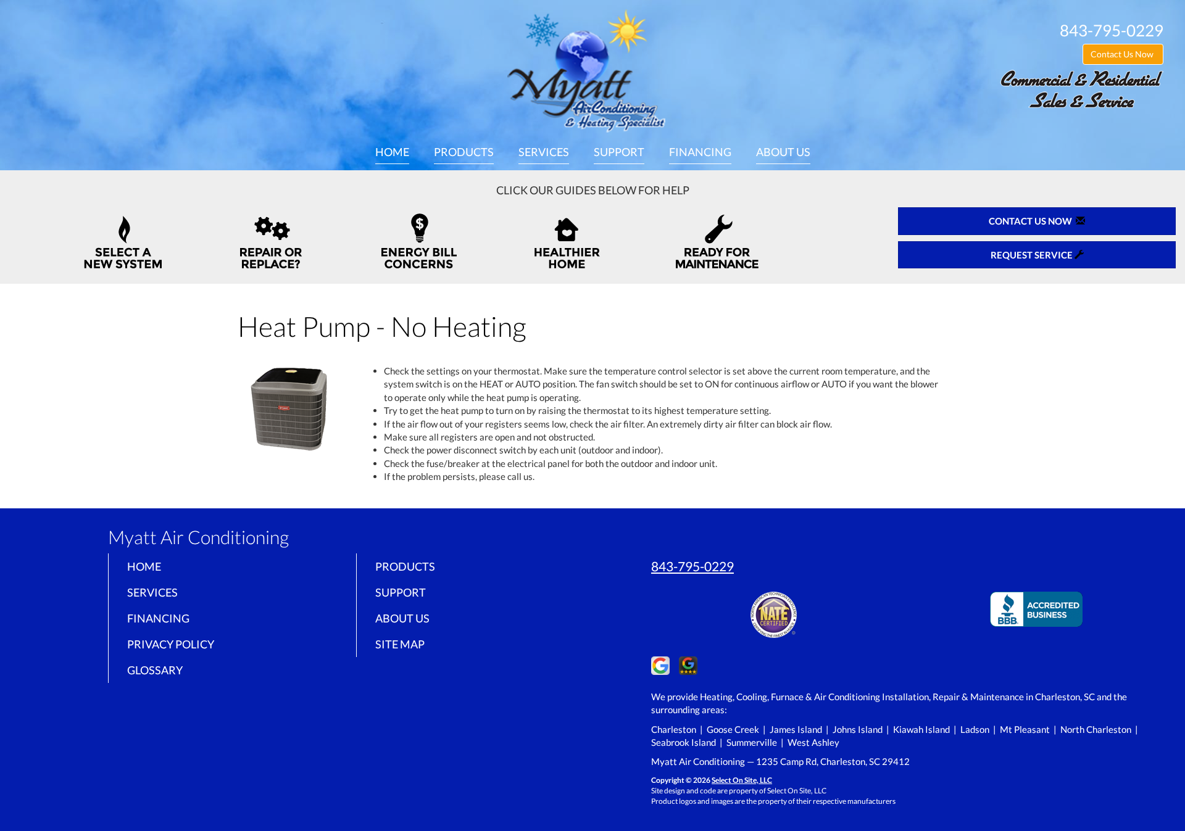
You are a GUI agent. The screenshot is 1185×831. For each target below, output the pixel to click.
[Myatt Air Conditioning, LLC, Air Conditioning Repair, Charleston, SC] (1036, 606)
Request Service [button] (1033, 254)
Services (543, 152)
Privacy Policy (170, 644)
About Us (783, 152)
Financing (700, 152)
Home (392, 152)
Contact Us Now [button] (1123, 54)
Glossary (155, 670)
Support (619, 152)
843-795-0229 (692, 566)
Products (464, 152)
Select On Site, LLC (742, 780)
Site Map (400, 644)
